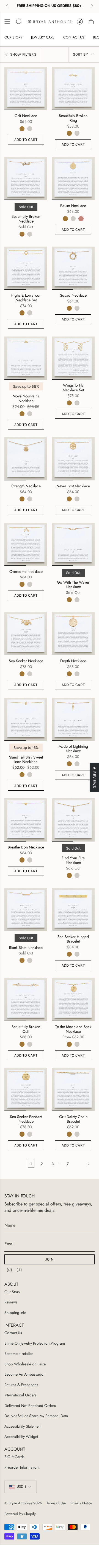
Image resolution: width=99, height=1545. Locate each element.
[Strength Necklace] (25, 458)
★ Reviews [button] (94, 777)
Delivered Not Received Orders (30, 1405)
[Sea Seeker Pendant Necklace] (25, 1089)
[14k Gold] (22, 128)
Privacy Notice (81, 1503)
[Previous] (6, 5)
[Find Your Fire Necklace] (73, 820)
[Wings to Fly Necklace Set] (73, 358)
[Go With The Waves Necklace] (73, 544)
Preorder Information (21, 1467)
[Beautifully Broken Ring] (73, 88)
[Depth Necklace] (73, 633)
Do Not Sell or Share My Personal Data (36, 1416)
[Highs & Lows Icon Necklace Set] (25, 268)
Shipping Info (15, 1312)
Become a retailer (18, 1353)
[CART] (91, 21)
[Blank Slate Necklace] (25, 909)
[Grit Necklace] (25, 88)
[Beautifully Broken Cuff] (25, 999)
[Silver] (29, 128)
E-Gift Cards (14, 1456)
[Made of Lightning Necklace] (73, 719)
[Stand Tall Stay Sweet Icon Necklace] (25, 719)
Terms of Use (56, 1503)
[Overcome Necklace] (25, 544)
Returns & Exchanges (21, 1385)
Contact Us (13, 1333)
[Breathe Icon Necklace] (25, 820)
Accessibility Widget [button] (21, 1436)
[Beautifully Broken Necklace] (25, 178)
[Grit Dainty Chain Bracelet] (73, 1089)
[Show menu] (7, 21)
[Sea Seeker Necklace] (25, 633)
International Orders (20, 1395)
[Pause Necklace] (73, 178)
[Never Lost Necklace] (73, 458)
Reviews (11, 1302)
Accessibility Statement (22, 1426)
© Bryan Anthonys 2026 (23, 1503)
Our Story (12, 1292)
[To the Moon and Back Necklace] (73, 999)
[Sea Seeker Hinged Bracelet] (73, 909)
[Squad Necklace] (73, 268)
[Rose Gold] (80, 218)
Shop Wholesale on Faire (25, 1364)
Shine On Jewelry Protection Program (34, 1343)
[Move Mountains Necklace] (25, 358)
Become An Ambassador (24, 1374)
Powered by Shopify (20, 1513)
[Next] (92, 5)
